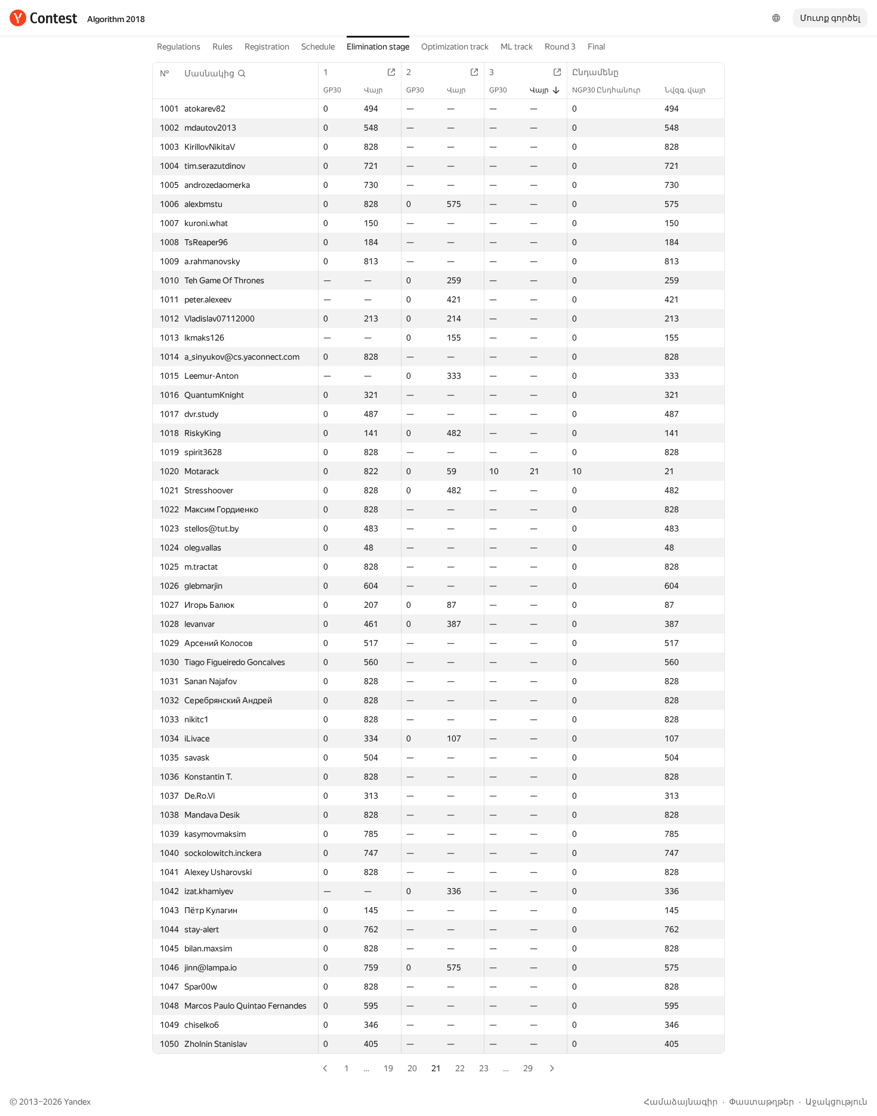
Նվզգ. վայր (685, 90)
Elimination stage (378, 46)
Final (596, 46)
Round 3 (560, 46)
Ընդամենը (595, 72)
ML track (517, 46)
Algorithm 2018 (116, 19)
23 (484, 1068)
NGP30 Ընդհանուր (606, 90)
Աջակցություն (836, 1101)
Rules (222, 46)
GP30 (332, 90)
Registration (267, 46)
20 (412, 1068)
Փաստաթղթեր (761, 1101)
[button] (215, 73)
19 (388, 1068)
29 (528, 1068)
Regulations (178, 46)
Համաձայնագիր (681, 1101)
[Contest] (44, 18)
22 (460, 1068)
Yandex (77, 1101)
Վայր (373, 90)
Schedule (318, 46)
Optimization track (455, 46)
